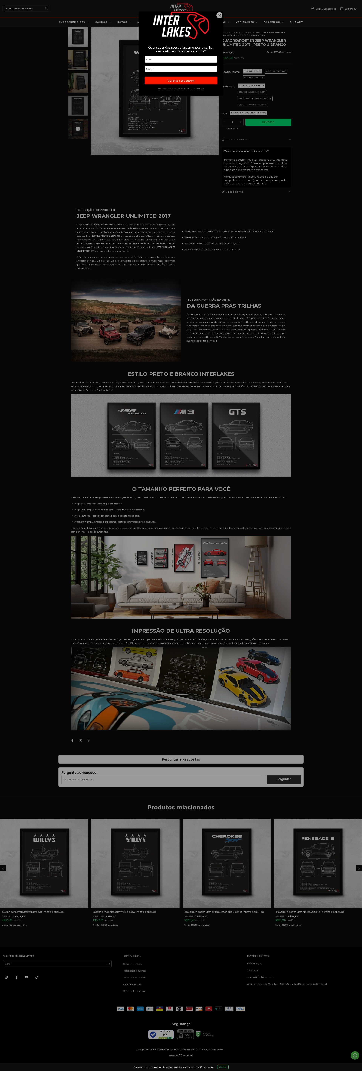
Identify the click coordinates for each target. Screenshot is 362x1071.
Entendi (222, 1067)
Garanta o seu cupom (181, 80)
